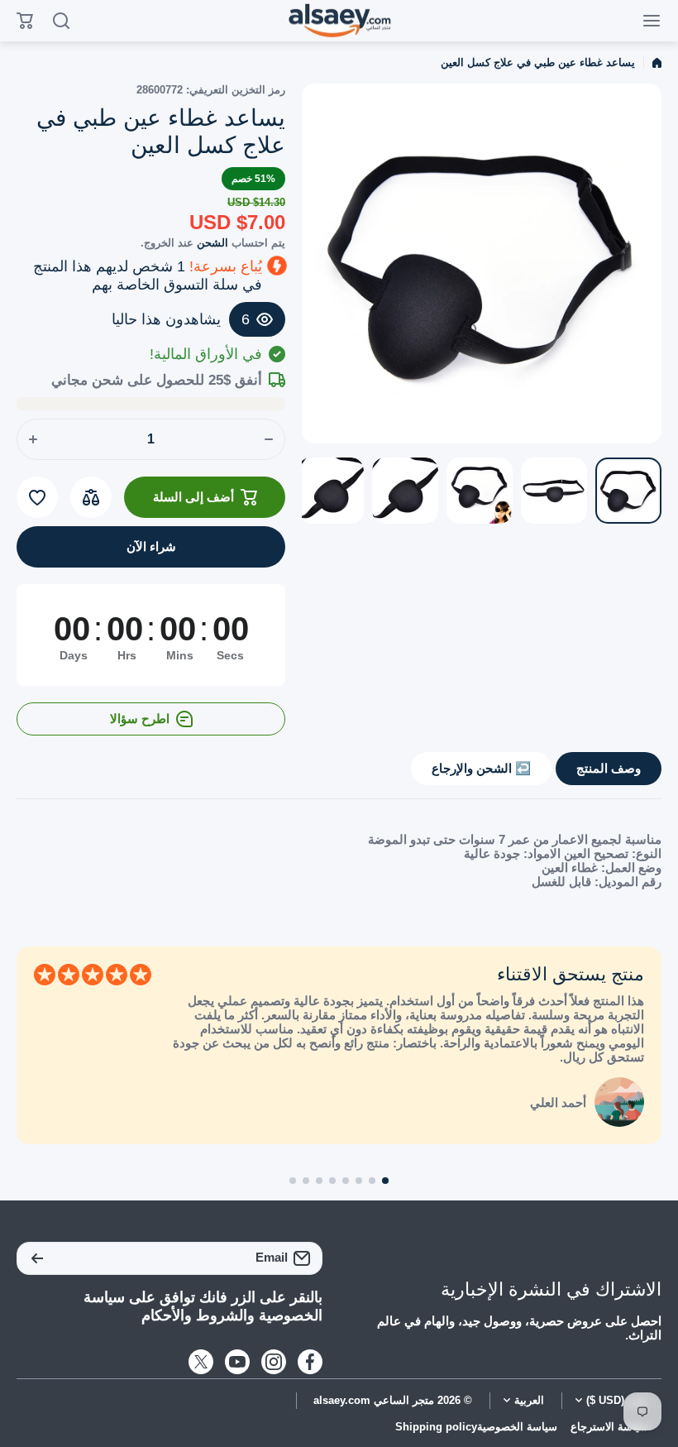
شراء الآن (151, 546)
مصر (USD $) (617, 1400)
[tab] (481, 768)
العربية (529, 1400)
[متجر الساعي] (339, 21)
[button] (385, 1180)
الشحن (212, 243)
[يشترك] (37, 1258)
